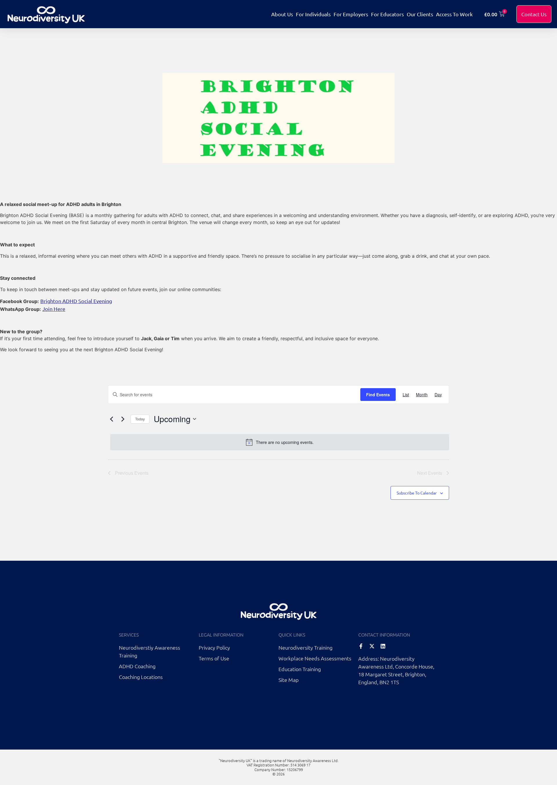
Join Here (53, 309)
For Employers (351, 14)
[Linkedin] (383, 646)
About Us (282, 14)
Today (140, 418)
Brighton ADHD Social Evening (76, 301)
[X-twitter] (372, 646)
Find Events (378, 394)
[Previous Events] (111, 418)
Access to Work (454, 14)
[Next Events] (122, 418)
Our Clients (420, 14)
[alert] (279, 442)
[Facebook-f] (361, 646)
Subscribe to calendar (417, 492)
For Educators (387, 14)
